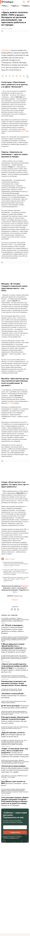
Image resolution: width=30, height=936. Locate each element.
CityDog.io (4, 28)
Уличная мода (4, 679)
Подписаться (15, 832)
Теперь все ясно (5, 795)
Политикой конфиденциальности (10, 838)
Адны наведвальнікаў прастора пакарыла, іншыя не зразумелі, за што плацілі (14, 648)
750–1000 (11, 403)
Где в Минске (4, 779)
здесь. (15, 592)
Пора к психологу (6, 746)
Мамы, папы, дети (5, 661)
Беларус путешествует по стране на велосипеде (13, 696)
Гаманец (3, 623)
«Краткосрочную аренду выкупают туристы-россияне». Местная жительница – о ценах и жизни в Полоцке (15, 563)
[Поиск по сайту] (24, 2)
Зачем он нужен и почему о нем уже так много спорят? (14, 720)
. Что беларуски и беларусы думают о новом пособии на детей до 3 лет (14, 668)
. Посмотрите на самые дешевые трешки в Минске (15, 707)
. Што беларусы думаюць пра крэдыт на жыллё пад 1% (13, 735)
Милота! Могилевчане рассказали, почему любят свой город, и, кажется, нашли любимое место (15, 578)
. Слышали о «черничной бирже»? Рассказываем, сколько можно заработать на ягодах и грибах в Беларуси (12, 629)
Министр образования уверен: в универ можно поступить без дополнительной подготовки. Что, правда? (15, 769)
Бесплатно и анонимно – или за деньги (14, 783)
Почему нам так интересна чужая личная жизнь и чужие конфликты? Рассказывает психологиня (15, 753)
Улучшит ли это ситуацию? (15, 801)
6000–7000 (24, 131)
